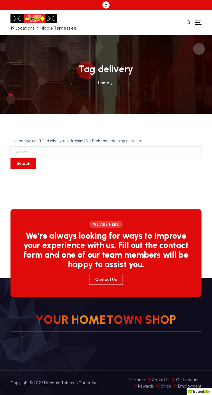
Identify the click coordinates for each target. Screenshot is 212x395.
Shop (166, 386)
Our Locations (189, 379)
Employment (190, 386)
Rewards (146, 386)
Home (103, 82)
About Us (160, 379)
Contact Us (106, 279)
